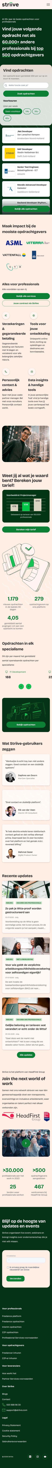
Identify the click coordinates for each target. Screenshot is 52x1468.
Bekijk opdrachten (26, 724)
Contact (6, 1399)
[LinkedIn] (30, 1456)
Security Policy (9, 1436)
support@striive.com (16, 1410)
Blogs (5, 1394)
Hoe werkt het (9, 1373)
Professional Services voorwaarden (20, 1337)
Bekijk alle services (26, 296)
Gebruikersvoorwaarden (14, 1441)
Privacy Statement (11, 1425)
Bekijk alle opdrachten (26, 209)
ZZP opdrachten (10, 1332)
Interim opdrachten (12, 1327)
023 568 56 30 (13, 1404)
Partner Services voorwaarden (17, 1379)
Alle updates (26, 1055)
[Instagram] (37, 1456)
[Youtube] (45, 1456)
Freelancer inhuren (11, 1353)
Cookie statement (11, 1430)
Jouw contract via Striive (26, 303)
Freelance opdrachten (13, 1321)
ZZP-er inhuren (9, 1358)
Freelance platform (11, 1316)
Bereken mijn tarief (26, 529)
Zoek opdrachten (26, 93)
